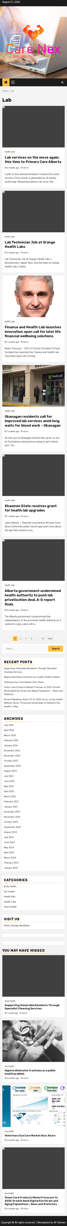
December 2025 (12, 750)
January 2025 (11, 806)
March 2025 (10, 796)
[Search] (62, 82)
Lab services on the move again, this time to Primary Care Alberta (33, 159)
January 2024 (11, 867)
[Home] (6, 82)
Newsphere (43, 1222)
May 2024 (9, 847)
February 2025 (11, 801)
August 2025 (10, 771)
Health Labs (10, 152)
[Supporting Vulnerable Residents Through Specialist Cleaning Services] (33, 976)
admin (26, 168)
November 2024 (12, 817)
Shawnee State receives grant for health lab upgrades (31, 508)
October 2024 (11, 822)
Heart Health (10, 906)
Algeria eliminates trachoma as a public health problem (32, 677)
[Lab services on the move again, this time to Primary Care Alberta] (33, 126)
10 (42, 638)
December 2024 (12, 811)
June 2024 (9, 842)
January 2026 (11, 745)
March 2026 (10, 735)
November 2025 (12, 755)
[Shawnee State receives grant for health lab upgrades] (33, 475)
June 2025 (9, 781)
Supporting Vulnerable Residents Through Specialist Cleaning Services (32, 1007)
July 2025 (9, 776)
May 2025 (9, 786)
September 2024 (12, 827)
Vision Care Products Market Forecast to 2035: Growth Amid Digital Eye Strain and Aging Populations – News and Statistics (33, 691)
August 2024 (10, 832)
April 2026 (9, 730)
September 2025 (12, 766)
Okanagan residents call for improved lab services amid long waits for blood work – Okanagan (33, 421)
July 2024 (9, 837)
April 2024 (9, 852)
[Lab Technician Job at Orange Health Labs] (33, 211)
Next (50, 638)
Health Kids (9, 896)
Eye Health (9, 891)
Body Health (10, 886)
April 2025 (9, 791)
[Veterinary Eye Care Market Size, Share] (33, 1106)
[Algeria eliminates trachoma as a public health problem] (33, 1041)
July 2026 (9, 725)
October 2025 (11, 760)
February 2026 (11, 740)
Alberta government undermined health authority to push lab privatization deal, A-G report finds (33, 597)
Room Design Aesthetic (17, 925)
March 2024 (10, 857)
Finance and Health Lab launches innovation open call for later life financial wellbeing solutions (33, 331)
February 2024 (11, 862)
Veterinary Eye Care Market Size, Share (24, 682)
